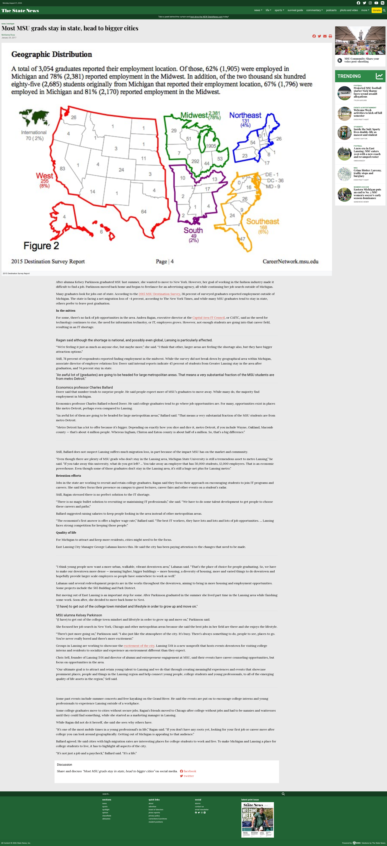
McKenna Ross (8, 35)
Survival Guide (295, 10)
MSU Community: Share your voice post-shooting (361, 60)
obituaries (106, 819)
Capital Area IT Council (208, 317)
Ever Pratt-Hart (361, 120)
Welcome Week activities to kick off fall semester (368, 112)
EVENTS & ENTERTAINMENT (365, 108)
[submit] (283, 793)
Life (267, 10)
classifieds (106, 816)
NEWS (4, 24)
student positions (156, 822)
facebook (189, 771)
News (257, 10)
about (151, 803)
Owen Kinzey (359, 161)
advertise (152, 806)
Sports (278, 10)
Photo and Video (349, 10)
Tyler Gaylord (360, 100)
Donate (377, 10)
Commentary (313, 10)
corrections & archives (158, 819)
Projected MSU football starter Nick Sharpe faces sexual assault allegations (367, 92)
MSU (355, 168)
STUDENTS (358, 127)
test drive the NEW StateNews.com (206, 17)
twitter (188, 776)
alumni (197, 803)
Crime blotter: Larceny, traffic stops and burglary (368, 173)
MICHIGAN (10, 24)
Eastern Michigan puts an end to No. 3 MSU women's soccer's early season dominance (367, 194)
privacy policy (154, 816)
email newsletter (202, 810)
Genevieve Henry (361, 202)
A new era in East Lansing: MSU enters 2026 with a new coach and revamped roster (367, 153)
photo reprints (154, 813)
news (104, 803)
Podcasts (331, 10)
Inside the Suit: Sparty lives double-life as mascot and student (367, 131)
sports (105, 806)
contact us (199, 806)
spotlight (105, 810)
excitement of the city (139, 646)
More (364, 10)
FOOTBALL (358, 86)
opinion (105, 813)
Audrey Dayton (360, 139)
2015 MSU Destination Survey (159, 294)
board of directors (156, 810)
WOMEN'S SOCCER (361, 187)
